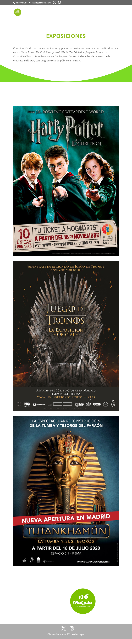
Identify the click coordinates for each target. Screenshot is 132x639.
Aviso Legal (78, 634)
